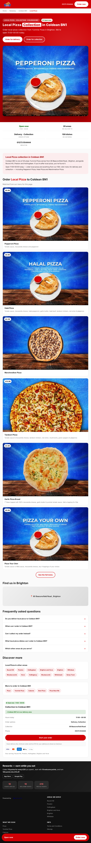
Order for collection (34, 39)
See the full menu (45, 575)
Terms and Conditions (54, 826)
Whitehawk (58, 675)
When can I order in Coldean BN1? (18, 626)
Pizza (8, 691)
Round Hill (10, 670)
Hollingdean (32, 670)
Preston (20, 670)
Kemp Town (71, 675)
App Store (7, 776)
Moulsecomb (45, 675)
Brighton (60, 670)
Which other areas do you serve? (18, 648)
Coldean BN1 (23, 11)
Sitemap (49, 829)
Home (5, 11)
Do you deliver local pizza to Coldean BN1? (22, 619)
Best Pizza (41, 691)
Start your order (45, 738)
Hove (23, 675)
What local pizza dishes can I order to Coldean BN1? (26, 641)
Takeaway (12, 11)
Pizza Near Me (54, 691)
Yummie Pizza (19, 691)
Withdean (70, 670)
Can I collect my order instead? (17, 633)
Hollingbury (33, 675)
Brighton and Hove (46, 670)
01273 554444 (67, 4)
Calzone (31, 691)
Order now (81, 4)
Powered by (7, 798)
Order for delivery (12, 39)
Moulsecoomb (12, 675)
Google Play (18, 776)
